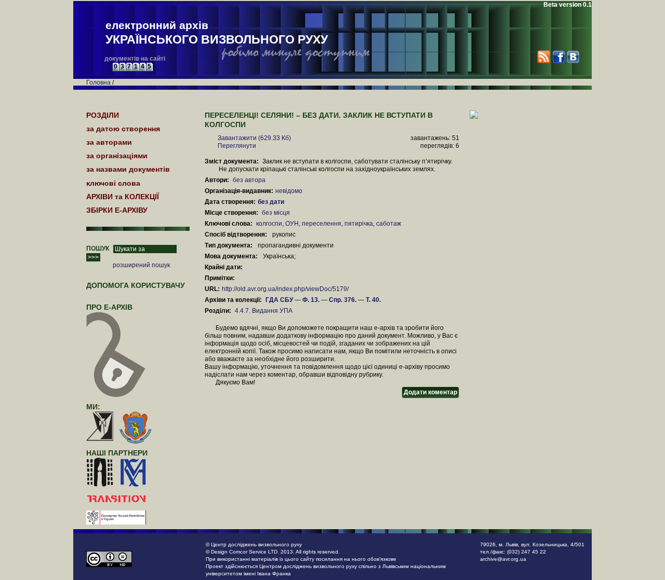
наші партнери (117, 453)
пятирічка (358, 223)
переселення (321, 223)
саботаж (388, 223)
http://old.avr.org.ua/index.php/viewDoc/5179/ (285, 289)
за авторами (109, 142)
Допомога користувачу (135, 285)
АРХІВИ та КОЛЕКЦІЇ (122, 196)
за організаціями (117, 155)
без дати (272, 201)
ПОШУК (97, 248)
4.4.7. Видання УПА (263, 310)
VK (572, 56)
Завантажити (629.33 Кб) (254, 138)
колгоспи (269, 223)
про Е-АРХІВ (109, 307)
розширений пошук (141, 265)
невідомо (288, 191)
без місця (276, 212)
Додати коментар (430, 392)
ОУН (292, 223)
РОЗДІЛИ (102, 115)
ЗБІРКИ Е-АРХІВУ (117, 210)
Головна (98, 82)
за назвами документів (128, 169)
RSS (543, 56)
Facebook (558, 56)
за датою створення (123, 129)
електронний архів (216, 32)
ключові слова (113, 183)
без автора (249, 180)
